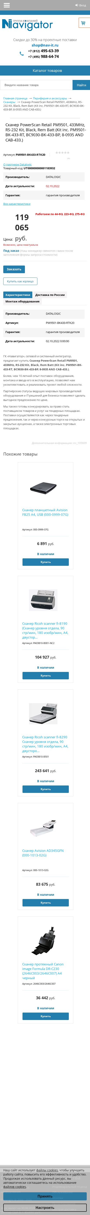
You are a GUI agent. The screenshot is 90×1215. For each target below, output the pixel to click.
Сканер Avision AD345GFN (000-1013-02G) (43, 852)
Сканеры (9, 102)
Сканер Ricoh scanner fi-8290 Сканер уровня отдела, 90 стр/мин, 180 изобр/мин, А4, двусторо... (45, 744)
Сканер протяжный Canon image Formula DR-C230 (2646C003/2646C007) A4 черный (43, 971)
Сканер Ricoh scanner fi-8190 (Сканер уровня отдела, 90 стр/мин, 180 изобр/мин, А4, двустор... (45, 630)
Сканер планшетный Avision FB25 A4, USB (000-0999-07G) (45, 512)
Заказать (14, 269)
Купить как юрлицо (20, 281)
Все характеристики (16, 204)
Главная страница (15, 98)
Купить (46, 562)
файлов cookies (14, 1187)
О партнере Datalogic (17, 164)
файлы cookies (47, 1170)
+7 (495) (43, 57)
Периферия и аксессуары (50, 98)
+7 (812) (43, 51)
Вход (82, 5)
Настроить (45, 1208)
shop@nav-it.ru (45, 45)
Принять (45, 1196)
